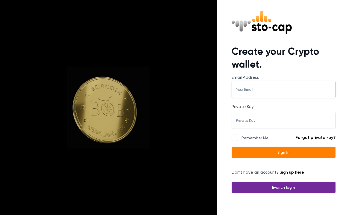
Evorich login (283, 187)
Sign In (284, 152)
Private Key (243, 106)
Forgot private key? (316, 137)
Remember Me (255, 138)
